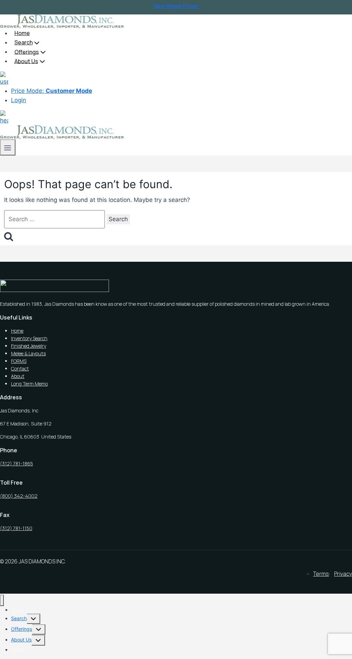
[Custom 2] (4, 114)
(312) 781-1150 (16, 528)
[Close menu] (2, 600)
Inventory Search (29, 338)
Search (19, 618)
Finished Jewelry (28, 346)
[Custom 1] (4, 76)
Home (22, 33)
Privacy (343, 573)
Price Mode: (51, 90)
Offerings (21, 629)
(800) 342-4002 (18, 496)
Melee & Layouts (28, 353)
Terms (321, 573)
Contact (20, 368)
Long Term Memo (29, 383)
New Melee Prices (176, 6)
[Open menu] (7, 147)
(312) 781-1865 (16, 463)
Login (18, 100)
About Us (21, 639)
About (17, 376)
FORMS (18, 361)
